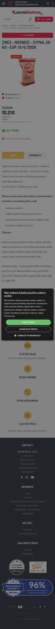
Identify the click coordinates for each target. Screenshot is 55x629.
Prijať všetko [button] (28, 322)
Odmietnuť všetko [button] (28, 329)
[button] (27, 335)
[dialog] (27, 315)
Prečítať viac (9, 316)
